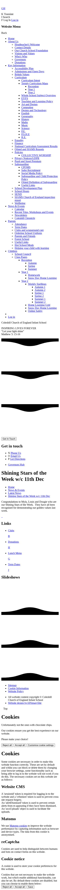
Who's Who (21, 56)
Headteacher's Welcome (27, 44)
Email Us (15, 456)
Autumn (32, 263)
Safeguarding (22, 164)
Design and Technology (33, 110)
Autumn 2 (40, 290)
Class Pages (21, 257)
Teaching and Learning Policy (37, 101)
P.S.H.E (25, 134)
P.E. (23, 131)
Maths (24, 122)
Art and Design (29, 104)
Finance (19, 143)
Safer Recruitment (30, 170)
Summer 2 (40, 302)
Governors (20, 59)
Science (25, 128)
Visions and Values (25, 53)
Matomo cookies (18, 825)
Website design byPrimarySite (25, 703)
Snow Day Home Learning (42, 278)
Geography (27, 116)
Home (11, 38)
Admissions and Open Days (29, 71)
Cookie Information (18, 688)
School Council (23, 254)
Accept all (20, 745)
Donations (20, 62)
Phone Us (16, 453)
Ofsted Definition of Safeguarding (39, 182)
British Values (22, 74)
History (25, 119)
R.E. (23, 137)
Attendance (21, 224)
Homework (34, 275)
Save (30, 887)
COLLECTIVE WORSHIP (36, 155)
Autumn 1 (40, 287)
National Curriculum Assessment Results (36, 146)
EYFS (24, 98)
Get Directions (17, 459)
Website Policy (16, 691)
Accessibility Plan (24, 68)
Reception (33, 86)
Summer (32, 269)
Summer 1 (40, 299)
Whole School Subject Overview (38, 95)
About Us (13, 41)
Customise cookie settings (41, 745)
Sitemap (12, 685)
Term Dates (21, 227)
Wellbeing (20, 203)
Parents (12, 221)
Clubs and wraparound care (29, 230)
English (25, 113)
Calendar (19, 209)
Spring (31, 266)
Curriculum (21, 77)
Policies (19, 152)
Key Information (17, 65)
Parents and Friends (25, 236)
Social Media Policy (31, 173)
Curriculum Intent (30, 80)
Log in (14, 20)
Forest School (22, 239)
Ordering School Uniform (28, 233)
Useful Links (28, 185)
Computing (27, 107)
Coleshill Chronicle (25, 218)
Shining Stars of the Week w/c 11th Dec (29, 496)
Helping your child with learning (32, 248)
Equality (19, 140)
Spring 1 (39, 293)
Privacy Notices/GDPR (27, 158)
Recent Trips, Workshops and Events (34, 212)
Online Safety (35, 311)
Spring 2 (39, 296)
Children (12, 251)
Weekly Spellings (37, 284)
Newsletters (21, 215)
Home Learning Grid (39, 305)
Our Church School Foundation (31, 50)
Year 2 (31, 92)
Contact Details (23, 47)
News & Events (16, 206)
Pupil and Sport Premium (28, 161)
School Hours (22, 191)
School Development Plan (28, 188)
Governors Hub (16, 464)
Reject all (7, 745)
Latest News (14, 493)
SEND (18, 194)
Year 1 (31, 89)
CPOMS (25, 167)
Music (24, 125)
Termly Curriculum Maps (34, 83)
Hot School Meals (24, 245)
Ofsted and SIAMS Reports (29, 149)
